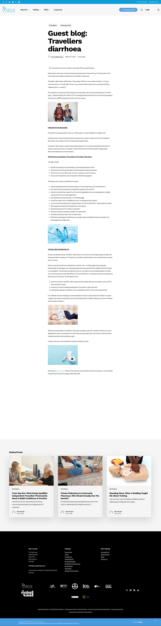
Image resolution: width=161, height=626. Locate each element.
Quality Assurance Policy (71, 609)
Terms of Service (88, 612)
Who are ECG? (105, 552)
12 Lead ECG (68, 557)
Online (67, 554)
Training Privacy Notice (43, 609)
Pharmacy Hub (66, 25)
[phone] (15, 2)
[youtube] (13, 2)
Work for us (104, 559)
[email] (19, 2)
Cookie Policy (79, 612)
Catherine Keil (60, 371)
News (102, 557)
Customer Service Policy (117, 609)
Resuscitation (69, 566)
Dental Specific (69, 559)
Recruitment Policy (82, 609)
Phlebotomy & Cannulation (72, 564)
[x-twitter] (3, 2)
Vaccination (68, 568)
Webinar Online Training (71, 571)
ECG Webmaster (57, 57)
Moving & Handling (70, 561)
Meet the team (105, 554)
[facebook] (6, 2)
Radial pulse (80, 412)
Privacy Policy (72, 612)
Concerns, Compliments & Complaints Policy (99, 609)
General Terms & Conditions (57, 609)
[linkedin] (9, 2)
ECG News (53, 25)
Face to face (68, 552)
